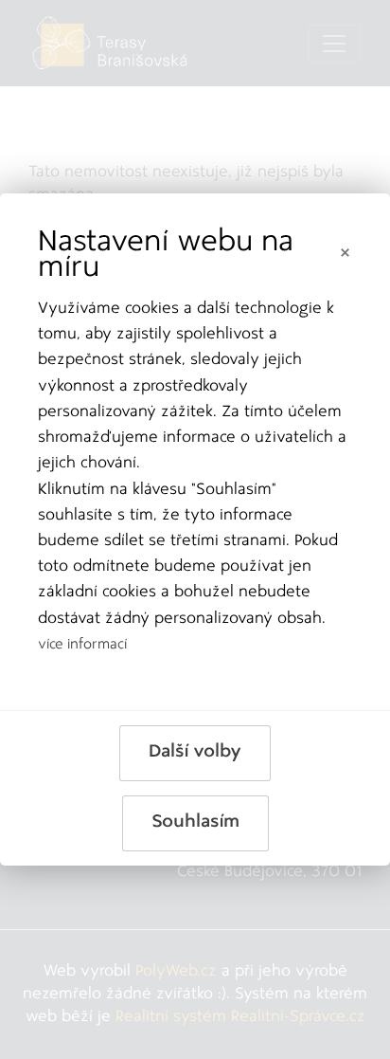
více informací (82, 645)
